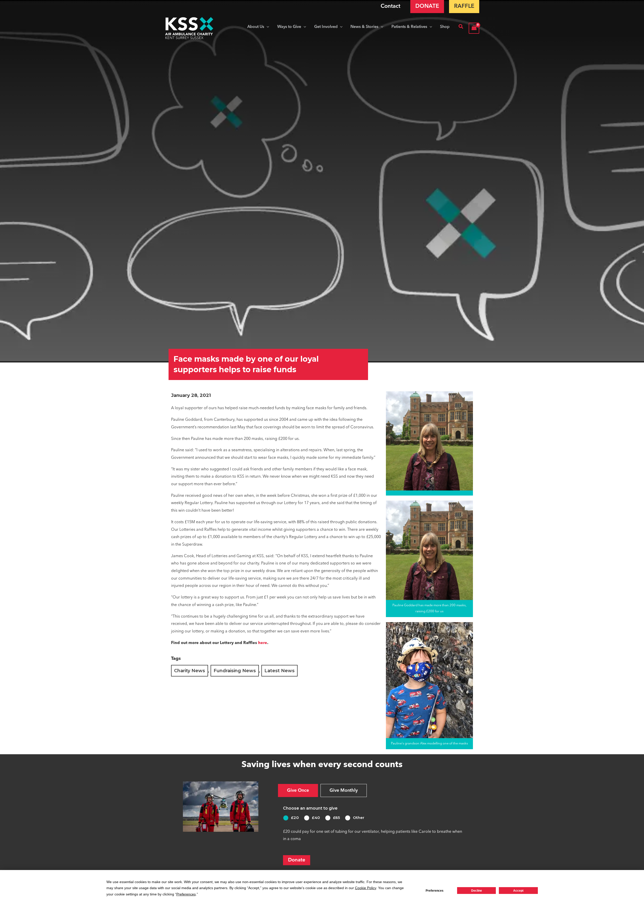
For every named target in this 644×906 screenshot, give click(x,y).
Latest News (279, 670)
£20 (295, 817)
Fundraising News (235, 670)
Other (358, 817)
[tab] (298, 790)
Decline (476, 890)
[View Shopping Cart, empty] (474, 28)
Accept (518, 890)
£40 (316, 817)
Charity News (189, 670)
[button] (266, 27)
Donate (296, 860)
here (262, 643)
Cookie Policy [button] (365, 888)
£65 (336, 817)
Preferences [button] (186, 894)
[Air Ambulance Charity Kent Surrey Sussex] (189, 28)
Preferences (435, 890)
